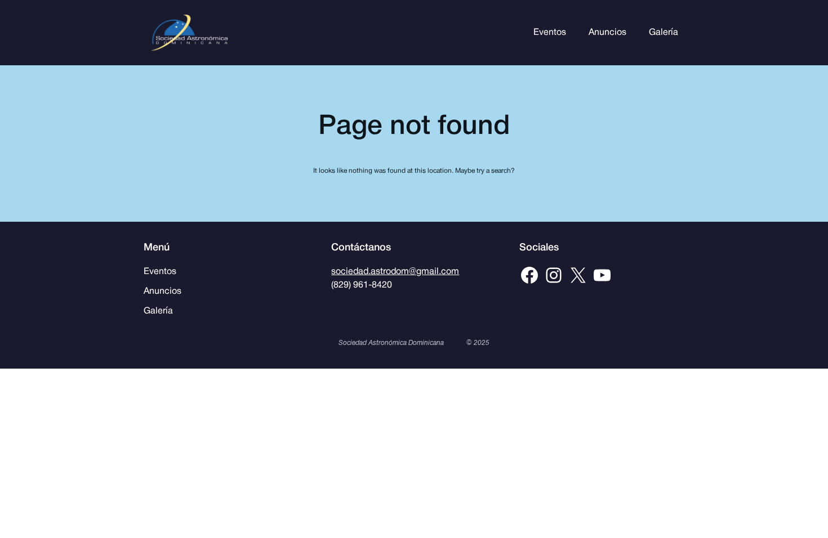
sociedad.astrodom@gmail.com (395, 272)
